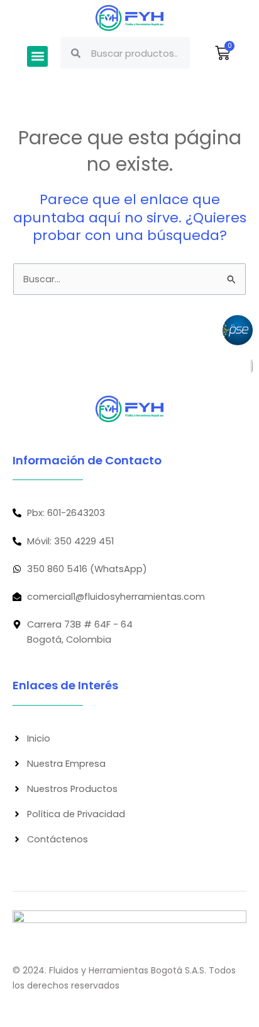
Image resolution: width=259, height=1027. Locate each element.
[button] (37, 56)
